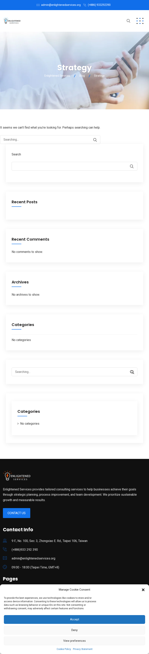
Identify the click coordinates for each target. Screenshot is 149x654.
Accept (74, 619)
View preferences (74, 641)
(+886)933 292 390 (25, 549)
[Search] (93, 140)
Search (16, 154)
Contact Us (17, 513)
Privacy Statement (83, 649)
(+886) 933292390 (99, 4)
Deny (74, 630)
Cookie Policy (64, 649)
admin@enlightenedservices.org (61, 4)
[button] (143, 590)
